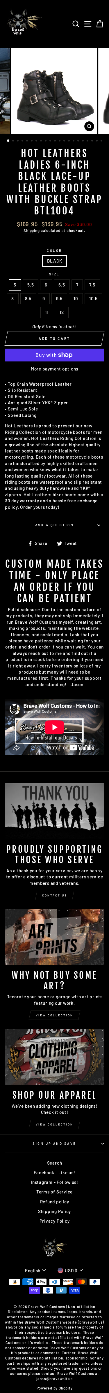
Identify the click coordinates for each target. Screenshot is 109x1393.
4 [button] (23, 141)
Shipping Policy (54, 1211)
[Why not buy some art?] (54, 937)
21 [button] (102, 141)
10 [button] (50, 141)
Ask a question (54, 525)
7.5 (92, 284)
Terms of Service (54, 1191)
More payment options (54, 368)
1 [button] (8, 140)
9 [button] (46, 141)
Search (54, 1162)
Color (54, 250)
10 (76, 298)
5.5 (30, 284)
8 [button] (41, 141)
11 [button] (55, 141)
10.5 (93, 298)
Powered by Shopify (55, 1388)
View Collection (54, 1015)
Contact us (54, 895)
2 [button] (13, 141)
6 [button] (32, 141)
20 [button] (97, 141)
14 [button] (69, 141)
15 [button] (74, 141)
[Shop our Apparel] (54, 1057)
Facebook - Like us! (54, 1172)
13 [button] (64, 141)
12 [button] (60, 141)
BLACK (54, 260)
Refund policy (54, 1201)
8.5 (28, 298)
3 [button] (18, 141)
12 (62, 312)
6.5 (61, 284)
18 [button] (88, 141)
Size (54, 274)
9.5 (59, 298)
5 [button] (27, 141)
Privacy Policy (55, 1221)
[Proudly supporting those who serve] (54, 811)
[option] (54, 91)
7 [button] (36, 141)
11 (47, 312)
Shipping (32, 230)
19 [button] (92, 141)
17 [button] (83, 141)
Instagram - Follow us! (54, 1182)
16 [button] (78, 141)
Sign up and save (54, 1143)
